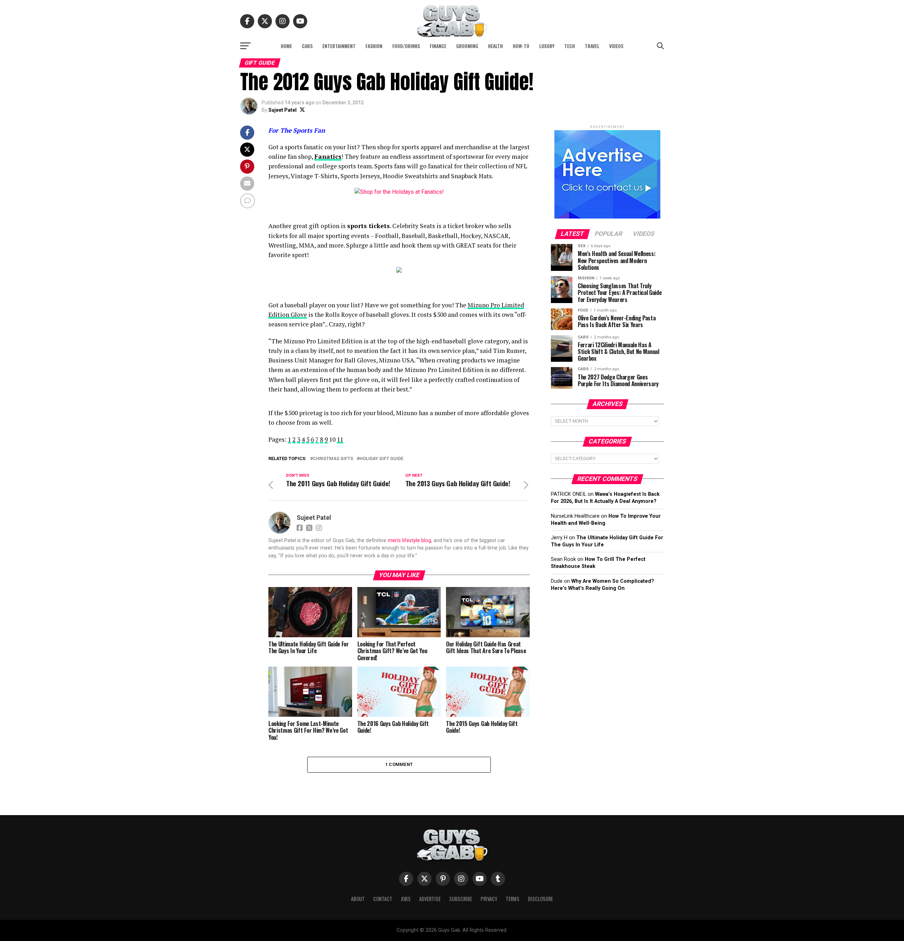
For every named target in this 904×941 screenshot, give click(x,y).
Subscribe (460, 898)
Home (286, 46)
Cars (307, 46)
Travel (592, 46)
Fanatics (327, 156)
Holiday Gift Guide (381, 459)
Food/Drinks (406, 46)
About (358, 898)
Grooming (467, 46)
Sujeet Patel (282, 110)
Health (495, 46)
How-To (521, 46)
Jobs (406, 898)
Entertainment (339, 46)
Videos (616, 46)
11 (340, 439)
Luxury (546, 46)
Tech (569, 46)
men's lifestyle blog (409, 541)
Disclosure (540, 898)
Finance (438, 46)
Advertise (430, 898)
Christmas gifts (333, 459)
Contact (382, 898)
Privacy (489, 898)
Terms (512, 898)
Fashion (373, 46)
